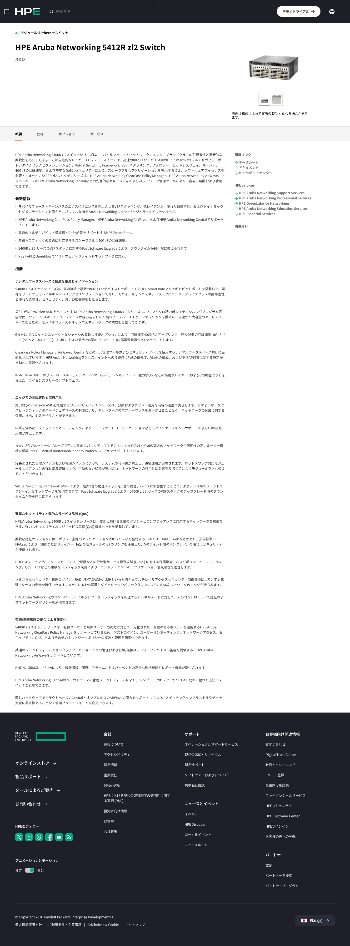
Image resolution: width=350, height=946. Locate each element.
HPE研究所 (112, 785)
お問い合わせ (275, 744)
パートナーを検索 (278, 875)
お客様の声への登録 (280, 836)
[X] (19, 837)
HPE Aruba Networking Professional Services (275, 198)
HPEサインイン (277, 826)
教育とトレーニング (280, 764)
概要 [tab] (18, 134)
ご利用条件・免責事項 (64, 924)
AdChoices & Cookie (103, 924)
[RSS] (69, 837)
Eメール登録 (274, 774)
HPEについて (114, 744)
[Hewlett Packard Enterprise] (27, 11)
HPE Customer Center (282, 815)
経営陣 (109, 821)
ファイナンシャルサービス (285, 795)
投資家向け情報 (115, 810)
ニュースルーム (196, 844)
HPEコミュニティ (278, 805)
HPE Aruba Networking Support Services (272, 193)
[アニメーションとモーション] (29, 870)
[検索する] (51, 11)
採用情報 (110, 764)
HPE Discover (195, 824)
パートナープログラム (282, 885)
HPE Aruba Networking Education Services (273, 208)
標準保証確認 (195, 785)
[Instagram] (29, 837)
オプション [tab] (67, 134)
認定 (268, 865)
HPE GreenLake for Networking (264, 203)
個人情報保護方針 (28, 924)
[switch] (26, 870)
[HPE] (40, 737)
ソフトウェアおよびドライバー (208, 774)
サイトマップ (135, 924)
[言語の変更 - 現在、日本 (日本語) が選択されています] (332, 11)
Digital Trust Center (280, 754)
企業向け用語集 (277, 785)
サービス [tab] (97, 134)
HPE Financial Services (257, 214)
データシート (249, 162)
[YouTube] (59, 837)
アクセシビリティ (117, 754)
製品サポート (195, 764)
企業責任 (110, 774)
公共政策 (110, 831)
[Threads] (39, 837)
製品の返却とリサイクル (203, 754)
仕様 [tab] (40, 134)
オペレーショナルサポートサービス (211, 744)
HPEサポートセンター (255, 173)
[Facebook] (49, 837)
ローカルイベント (198, 834)
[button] (6, 11)
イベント (191, 813)
